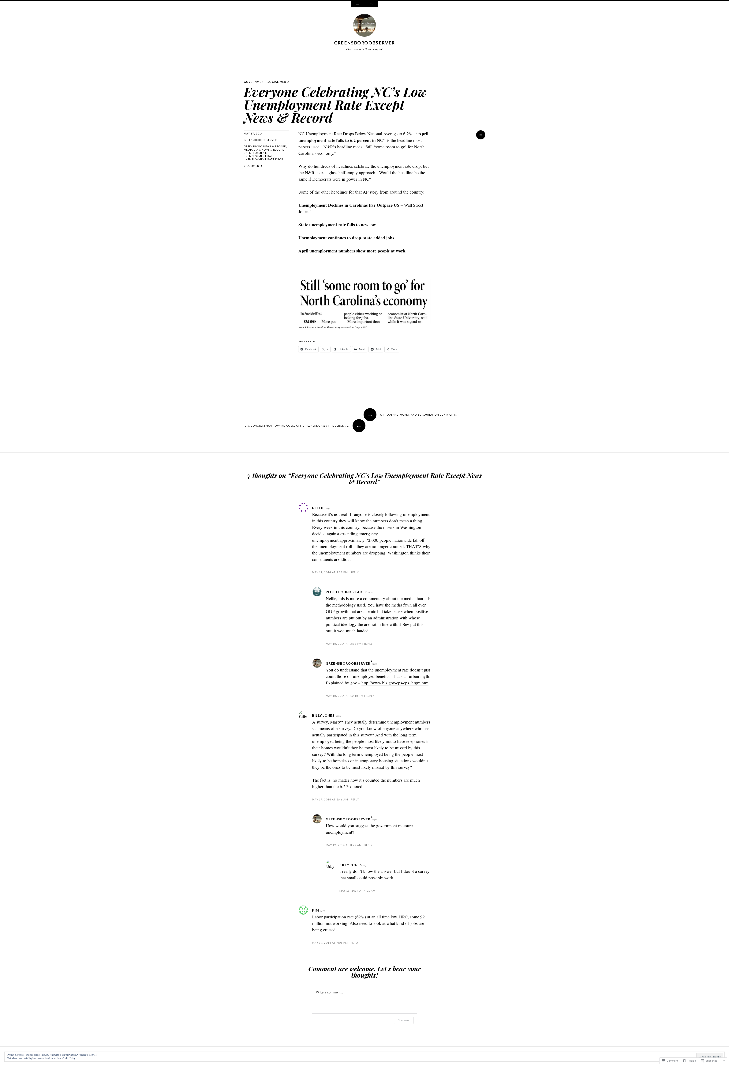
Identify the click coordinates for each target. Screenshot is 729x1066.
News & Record (273, 149)
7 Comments (253, 165)
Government (255, 81)
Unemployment (255, 152)
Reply (355, 572)
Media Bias (252, 149)
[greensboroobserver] (364, 26)
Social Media (278, 81)
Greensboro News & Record (265, 146)
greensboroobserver (364, 42)
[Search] (371, 4)
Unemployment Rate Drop (263, 159)
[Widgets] (357, 4)
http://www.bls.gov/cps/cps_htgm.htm (394, 683)
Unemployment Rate (259, 156)
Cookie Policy (68, 1058)
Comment (404, 1020)
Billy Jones (323, 715)
